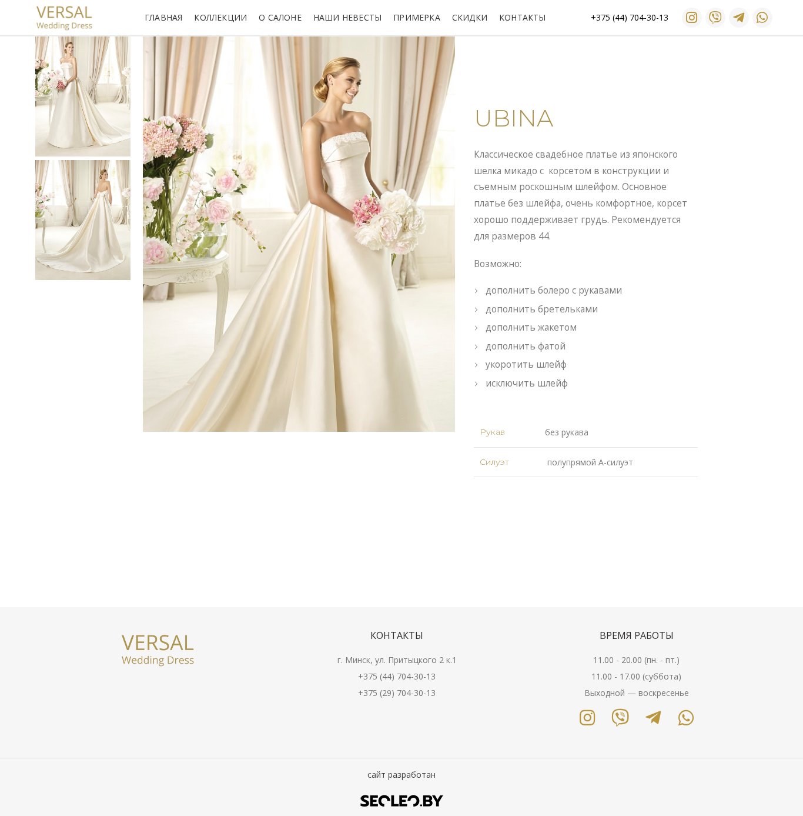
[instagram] (692, 18)
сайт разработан (401, 774)
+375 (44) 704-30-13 (397, 676)
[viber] (715, 18)
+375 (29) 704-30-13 (397, 692)
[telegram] (739, 18)
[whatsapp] (762, 18)
